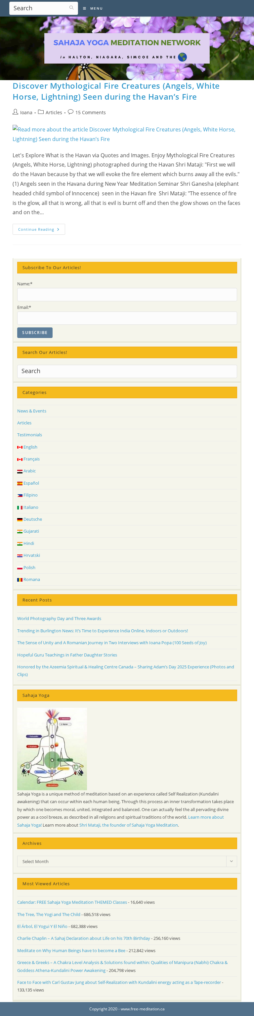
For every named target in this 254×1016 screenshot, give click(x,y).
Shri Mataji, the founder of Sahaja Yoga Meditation (128, 825)
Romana (31, 579)
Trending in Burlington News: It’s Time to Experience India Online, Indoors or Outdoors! (102, 631)
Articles (54, 112)
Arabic (29, 471)
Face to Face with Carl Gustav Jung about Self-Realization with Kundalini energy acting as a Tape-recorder (119, 982)
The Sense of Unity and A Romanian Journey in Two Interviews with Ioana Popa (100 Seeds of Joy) (112, 643)
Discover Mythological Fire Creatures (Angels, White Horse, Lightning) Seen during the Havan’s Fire (116, 91)
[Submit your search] (71, 7)
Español (30, 483)
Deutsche (32, 519)
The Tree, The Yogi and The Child (48, 914)
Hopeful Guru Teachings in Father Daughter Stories (67, 655)
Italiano (30, 507)
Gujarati (30, 531)
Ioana (26, 112)
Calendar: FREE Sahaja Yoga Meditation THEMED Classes (72, 902)
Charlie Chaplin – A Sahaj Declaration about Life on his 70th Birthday (83, 938)
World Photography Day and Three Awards (59, 618)
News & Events (31, 411)
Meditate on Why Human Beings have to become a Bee (71, 950)
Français (31, 459)
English (29, 447)
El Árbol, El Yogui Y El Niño (42, 926)
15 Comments (90, 112)
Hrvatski (31, 555)
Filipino (30, 495)
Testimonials (29, 435)
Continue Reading (41, 230)
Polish (28, 567)
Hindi (28, 543)
